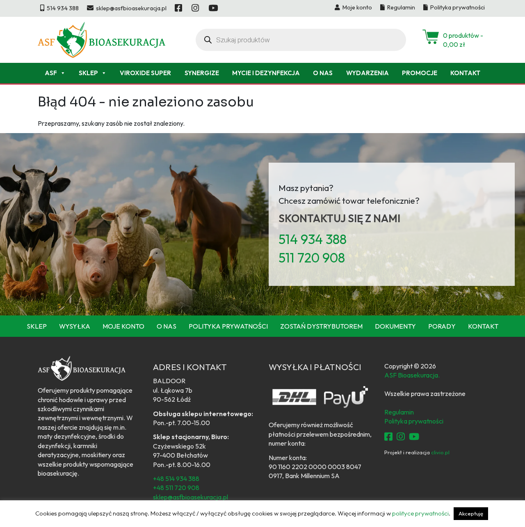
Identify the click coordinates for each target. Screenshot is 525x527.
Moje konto (123, 326)
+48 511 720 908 (176, 487)
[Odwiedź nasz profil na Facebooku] (179, 8)
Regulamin (399, 412)
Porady (442, 326)
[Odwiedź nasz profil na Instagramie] (196, 8)
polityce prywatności (420, 513)
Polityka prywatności (228, 326)
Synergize (202, 73)
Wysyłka (74, 326)
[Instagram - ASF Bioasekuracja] (401, 436)
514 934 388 (312, 239)
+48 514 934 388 (176, 478)
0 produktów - (463, 39)
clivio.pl (440, 452)
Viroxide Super (145, 73)
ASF (51, 73)
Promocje (419, 73)
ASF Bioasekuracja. (412, 375)
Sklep (88, 73)
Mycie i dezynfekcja (266, 73)
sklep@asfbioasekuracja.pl (190, 497)
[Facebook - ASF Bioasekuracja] (388, 436)
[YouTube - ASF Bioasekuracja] (414, 436)
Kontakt (465, 73)
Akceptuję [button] (471, 513)
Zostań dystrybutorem (321, 326)
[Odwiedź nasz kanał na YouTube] (213, 8)
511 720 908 (311, 257)
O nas (323, 73)
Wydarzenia (367, 73)
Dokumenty (395, 326)
